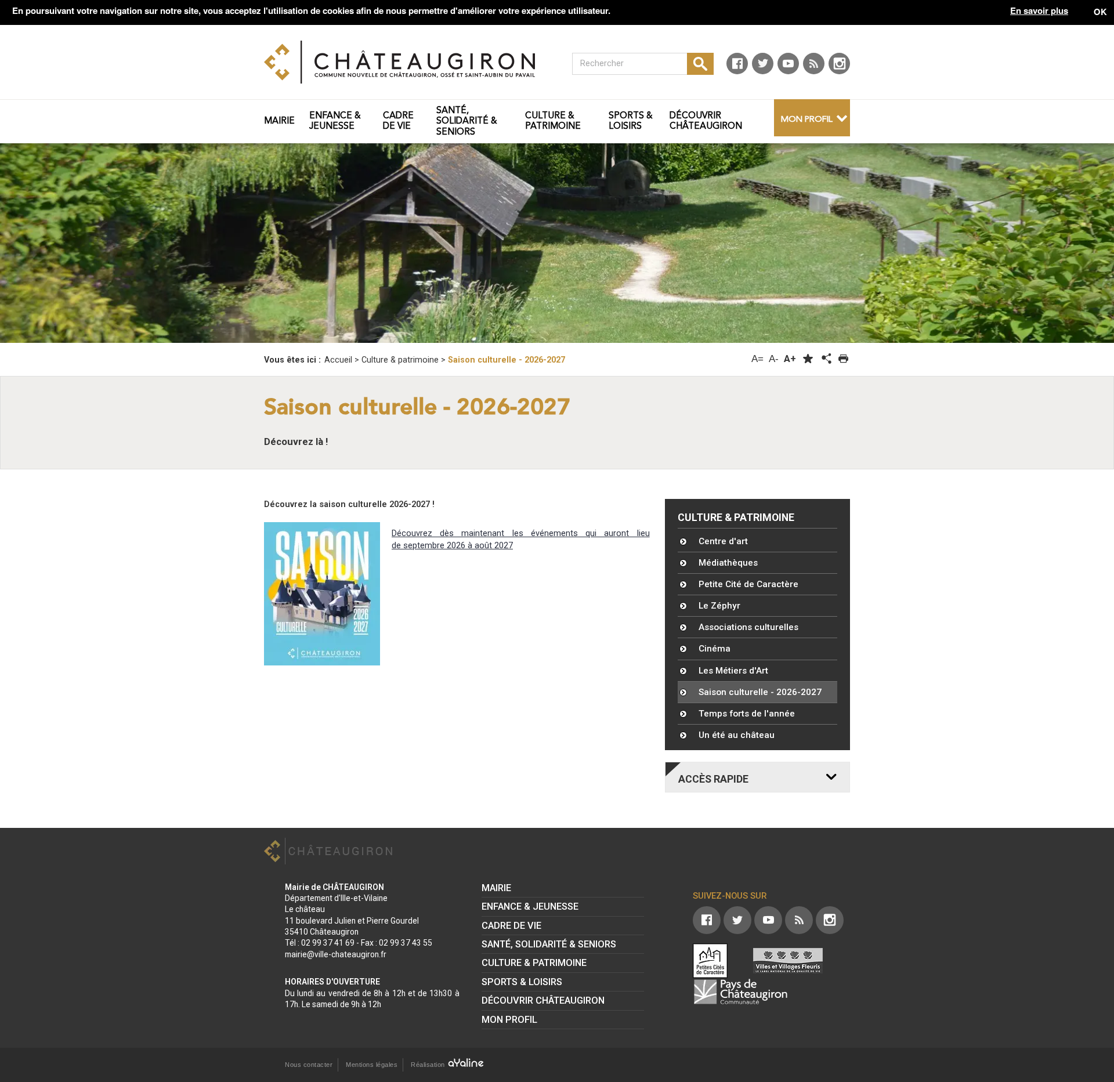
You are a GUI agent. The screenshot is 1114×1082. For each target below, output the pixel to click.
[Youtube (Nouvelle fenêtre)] (788, 63)
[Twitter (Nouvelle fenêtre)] (762, 63)
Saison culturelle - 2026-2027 (760, 692)
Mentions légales (371, 1064)
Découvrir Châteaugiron (543, 1000)
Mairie (496, 887)
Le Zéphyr (719, 605)
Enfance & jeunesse (530, 906)
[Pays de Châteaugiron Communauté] (740, 991)
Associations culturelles (748, 627)
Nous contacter (308, 1064)
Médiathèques (728, 563)
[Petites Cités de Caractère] (710, 960)
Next (1034, 240)
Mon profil (807, 119)
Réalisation (429, 1064)
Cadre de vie (511, 925)
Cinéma (714, 648)
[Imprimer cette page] (843, 358)
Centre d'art (723, 541)
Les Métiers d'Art (733, 670)
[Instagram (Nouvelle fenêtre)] (839, 63)
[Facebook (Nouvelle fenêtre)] (737, 63)
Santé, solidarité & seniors (549, 944)
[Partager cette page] (825, 359)
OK (1100, 11)
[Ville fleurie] (788, 961)
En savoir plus (1039, 10)
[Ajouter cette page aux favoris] (808, 358)
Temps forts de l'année (747, 713)
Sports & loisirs (522, 981)
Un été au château (737, 735)
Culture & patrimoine (736, 517)
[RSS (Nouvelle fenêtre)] (813, 63)
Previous (80, 240)
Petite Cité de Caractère (748, 584)
